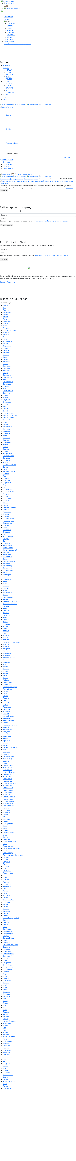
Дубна (5, 528)
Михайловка (7, 729)
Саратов (6, 925)
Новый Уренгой (8, 806)
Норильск (6, 810)
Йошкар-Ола (7, 593)
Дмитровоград (8, 519)
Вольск (5, 447)
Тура (4, 1008)
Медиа (5, 97)
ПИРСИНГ (10, 33)
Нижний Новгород (9, 772)
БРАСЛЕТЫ (11, 24)
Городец (6, 494)
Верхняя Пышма (9, 420)
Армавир (6, 337)
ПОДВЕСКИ (11, 35)
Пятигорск (7, 884)
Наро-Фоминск (8, 756)
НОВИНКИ (6, 65)
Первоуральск (8, 846)
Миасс (5, 723)
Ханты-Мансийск (9, 1037)
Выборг (5, 462)
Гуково (5, 505)
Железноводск (8, 545)
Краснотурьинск (9, 658)
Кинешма (6, 619)
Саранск (6, 920)
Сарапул (6, 922)
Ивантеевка (7, 579)
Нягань (5, 815)
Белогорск (6, 366)
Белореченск (7, 371)
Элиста (5, 1077)
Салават (6, 909)
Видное (5, 422)
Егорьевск (6, 532)
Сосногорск (7, 958)
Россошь (6, 898)
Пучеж (5, 877)
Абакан (5, 305)
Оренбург (6, 830)
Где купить (7, 166)
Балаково (6, 350)
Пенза (5, 844)
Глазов (5, 487)
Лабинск (6, 680)
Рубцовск (6, 902)
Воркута (6, 449)
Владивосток (7, 424)
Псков (5, 875)
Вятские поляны (9, 471)
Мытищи (6, 745)
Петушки (6, 857)
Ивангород (7, 575)
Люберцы (6, 709)
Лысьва (5, 705)
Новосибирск (8, 790)
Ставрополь (7, 963)
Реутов (5, 891)
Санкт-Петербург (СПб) (11, 918)
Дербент (6, 510)
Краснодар (7, 655)
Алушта (5, 319)
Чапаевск (6, 1043)
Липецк (5, 691)
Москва (5, 738)
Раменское (7, 886)
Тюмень (6, 1012)
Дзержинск (7, 512)
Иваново (6, 577)
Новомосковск (8, 785)
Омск (5, 826)
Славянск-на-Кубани (10, 945)
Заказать (4, 259)
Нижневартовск (8, 768)
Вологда (6, 440)
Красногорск (7, 653)
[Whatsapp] (14, 1126)
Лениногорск (8, 685)
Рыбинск (6, 904)
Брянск (5, 397)
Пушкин (6, 880)
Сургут (5, 976)
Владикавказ (7, 427)
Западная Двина (9, 561)
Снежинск (6, 949)
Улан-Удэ (6, 1014)
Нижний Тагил (8, 774)
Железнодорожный (10, 550)
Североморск (8, 934)
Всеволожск (7, 460)
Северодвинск (8, 931)
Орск (5, 835)
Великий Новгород (10, 415)
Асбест (5, 344)
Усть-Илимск (7, 1023)
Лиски (5, 694)
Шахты (5, 1066)
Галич (5, 476)
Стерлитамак (7, 969)
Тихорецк (6, 992)
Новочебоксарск (9, 797)
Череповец (7, 1052)
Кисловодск (7, 626)
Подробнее (11, 282)
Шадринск (6, 1064)
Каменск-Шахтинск (10, 604)
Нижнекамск (7, 770)
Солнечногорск (8, 954)
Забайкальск (7, 557)
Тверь (5, 987)
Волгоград (6, 431)
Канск (5, 608)
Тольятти (6, 996)
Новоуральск (8, 794)
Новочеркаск (8, 799)
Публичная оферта (31, 179)
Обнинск (6, 817)
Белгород (6, 362)
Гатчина (6, 478)
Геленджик (7, 480)
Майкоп (6, 714)
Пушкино (6, 882)
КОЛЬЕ (9, 28)
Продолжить (65, 157)
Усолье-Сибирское (9, 1021)
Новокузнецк (7, 781)
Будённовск (7, 402)
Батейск (6, 359)
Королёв (6, 646)
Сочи (5, 960)
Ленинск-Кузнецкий (10, 687)
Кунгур (5, 671)
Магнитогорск (8, 711)
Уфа (4, 1028)
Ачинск (5, 348)
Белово (5, 364)
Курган (5, 673)
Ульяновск (7, 1016)
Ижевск (5, 581)
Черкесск (6, 1055)
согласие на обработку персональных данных (51, 221)
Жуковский (7, 554)
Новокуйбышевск (9, 783)
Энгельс (6, 1079)
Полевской (7, 866)
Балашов (6, 355)
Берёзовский (7, 377)
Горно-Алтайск (8, 489)
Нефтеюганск (8, 765)
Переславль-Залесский (11, 848)
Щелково (6, 1073)
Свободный (7, 929)
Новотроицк (7, 792)
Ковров (5, 633)
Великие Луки (8, 413)
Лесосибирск (7, 689)
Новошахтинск (8, 801)
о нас (5, 99)
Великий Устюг (8, 418)
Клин (5, 628)
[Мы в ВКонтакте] (20, 104)
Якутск (5, 1086)
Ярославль (7, 1088)
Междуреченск (8, 720)
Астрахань (7, 346)
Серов (5, 940)
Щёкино (6, 1070)
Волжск (5, 436)
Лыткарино (7, 707)
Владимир (6, 429)
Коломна (6, 640)
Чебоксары (7, 1046)
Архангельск (7, 341)
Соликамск (7, 951)
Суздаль (6, 974)
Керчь (5, 617)
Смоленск (6, 947)
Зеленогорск (7, 568)
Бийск (5, 379)
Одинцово (6, 819)
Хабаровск (7, 1034)
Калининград (8, 597)
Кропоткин (7, 662)
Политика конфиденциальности (11, 179)
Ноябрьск (6, 812)
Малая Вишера (8, 716)
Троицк (5, 1001)
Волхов (5, 445)
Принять (4, 190)
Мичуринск (7, 732)
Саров (5, 927)
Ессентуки (6, 543)
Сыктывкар (7, 981)
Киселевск (6, 624)
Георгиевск (7, 483)
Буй (4, 406)
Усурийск (6, 1025)
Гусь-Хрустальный (9, 507)
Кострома (6, 649)
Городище (6, 496)
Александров (7, 312)
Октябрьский (8, 824)
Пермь (5, 851)
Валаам (5, 409)
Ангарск (6, 328)
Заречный (6, 563)
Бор (4, 388)
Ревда (5, 889)
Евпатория (7, 530)
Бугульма (6, 400)
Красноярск (7, 660)
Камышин (6, 606)
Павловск (6, 839)
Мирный (6, 727)
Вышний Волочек (9, 465)
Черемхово (7, 1050)
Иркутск (6, 586)
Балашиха (6, 353)
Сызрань (6, 978)
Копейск (6, 644)
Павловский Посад (9, 842)
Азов (4, 308)
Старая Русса (7, 965)
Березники (7, 375)
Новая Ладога (8, 776)
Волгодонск (7, 433)
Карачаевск (7, 611)
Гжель (5, 485)
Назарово (6, 752)
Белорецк (6, 368)
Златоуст (6, 572)
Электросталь (8, 1075)
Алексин (6, 314)
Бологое (6, 386)
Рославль (6, 895)
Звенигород (7, 566)
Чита (4, 1061)
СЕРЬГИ (10, 37)
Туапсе (5, 1003)
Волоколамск (8, 442)
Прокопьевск (8, 873)
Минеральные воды (10, 725)
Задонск (6, 559)
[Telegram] (14, 1112)
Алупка (5, 317)
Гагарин (6, 474)
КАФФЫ (10, 26)
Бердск (5, 373)
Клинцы (6, 631)
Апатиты (6, 332)
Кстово (5, 667)
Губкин (5, 503)
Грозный (6, 501)
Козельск (6, 637)
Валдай (5, 411)
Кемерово (6, 615)
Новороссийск (8, 788)
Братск (5, 395)
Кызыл (5, 678)
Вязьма (5, 469)
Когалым (6, 635)
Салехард (6, 911)
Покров (5, 864)
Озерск (5, 821)
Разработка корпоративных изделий (17, 44)
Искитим (6, 588)
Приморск (6, 868)
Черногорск (7, 1057)
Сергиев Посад (8, 938)
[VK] (14, 1098)
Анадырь (6, 323)
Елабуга (6, 539)
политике (69, 188)
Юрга (5, 1084)
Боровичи (6, 393)
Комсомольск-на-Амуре (11, 642)
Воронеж (6, 451)
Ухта (4, 1030)
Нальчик (6, 754)
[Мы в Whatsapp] (6, 104)
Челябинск (7, 1048)
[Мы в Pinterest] (45, 104)
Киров (5, 622)
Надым (5, 750)
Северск (6, 936)
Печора (6, 859)
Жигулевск (7, 552)
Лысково (6, 702)
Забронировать (6, 225)
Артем (5, 339)
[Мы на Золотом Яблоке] (13, 8)
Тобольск (6, 994)
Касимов (6, 613)
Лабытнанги (7, 682)
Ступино (6, 972)
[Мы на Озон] (9, 4)
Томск (5, 999)
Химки (5, 1039)
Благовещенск (8, 382)
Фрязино (6, 1032)
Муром (5, 743)
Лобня (5, 696)
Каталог (7, 19)
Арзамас (6, 335)
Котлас (5, 651)
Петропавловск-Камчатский (13, 855)
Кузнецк (6, 669)
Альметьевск (7, 321)
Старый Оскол (8, 967)
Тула (4, 1005)
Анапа (5, 326)
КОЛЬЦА (10, 30)
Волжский (6, 438)
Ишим (5, 590)
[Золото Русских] (6, 107)
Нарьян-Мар (7, 759)
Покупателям (9, 42)
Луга (4, 700)
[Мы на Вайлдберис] (6, 6)
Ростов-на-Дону (8, 900)
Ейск (4, 534)
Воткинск (6, 458)
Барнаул (6, 357)
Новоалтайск (7, 779)
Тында (5, 1010)
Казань (5, 595)
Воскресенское (8, 456)
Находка (6, 761)
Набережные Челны (10, 747)
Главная (8, 115)
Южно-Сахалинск (9, 1082)
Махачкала (7, 718)
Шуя (4, 1068)
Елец (4, 541)
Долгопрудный (8, 521)
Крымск (6, 664)
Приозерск (7, 871)
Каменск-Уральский (10, 602)
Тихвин (5, 990)
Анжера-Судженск (9, 330)
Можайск (6, 734)
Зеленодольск (8, 570)
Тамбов (5, 985)
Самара (5, 916)
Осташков (6, 837)
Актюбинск (7, 310)
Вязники (6, 467)
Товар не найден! (12, 143)
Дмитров (6, 516)
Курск (5, 676)
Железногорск (8, 548)
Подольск (6, 862)
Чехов (5, 1059)
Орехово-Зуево (8, 833)
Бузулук (5, 404)
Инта (5, 584)
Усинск (5, 1019)
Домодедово (7, 523)
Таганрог (6, 983)
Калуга (5, 599)
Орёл (5, 828)
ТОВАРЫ (10, 39)
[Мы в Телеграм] (33, 104)
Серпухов (6, 942)
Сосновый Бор (8, 956)
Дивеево (6, 514)
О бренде (6, 162)
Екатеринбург (8, 537)
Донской (6, 525)
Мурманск (6, 741)
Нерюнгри (6, 763)
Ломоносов (7, 698)
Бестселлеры (8, 17)
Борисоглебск (8, 391)
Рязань (5, 907)
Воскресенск (7, 454)
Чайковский (7, 1041)
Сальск (5, 913)
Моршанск (7, 736)
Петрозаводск (8, 853)
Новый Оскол (8, 803)
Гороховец (7, 498)
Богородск (7, 384)
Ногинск (6, 808)
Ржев (5, 893)
